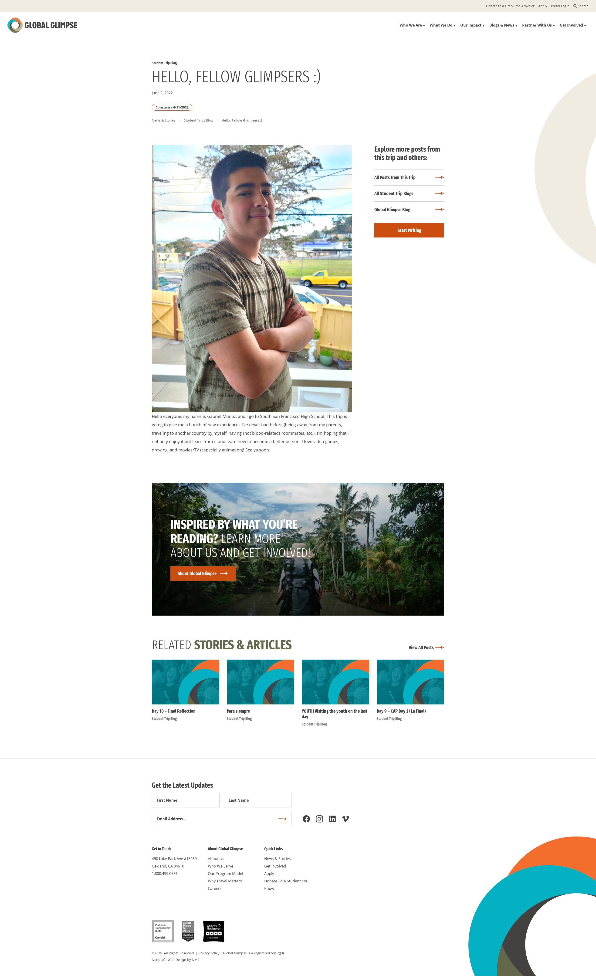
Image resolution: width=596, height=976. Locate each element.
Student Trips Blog (198, 120)
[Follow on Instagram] (319, 819)
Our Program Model (225, 873)
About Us (216, 858)
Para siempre (238, 711)
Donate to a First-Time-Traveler (510, 6)
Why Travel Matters (225, 881)
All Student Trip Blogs (393, 193)
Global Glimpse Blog (392, 209)
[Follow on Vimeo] (345, 819)
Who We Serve (220, 866)
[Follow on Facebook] (306, 819)
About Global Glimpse (197, 573)
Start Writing (409, 230)
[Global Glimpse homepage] (42, 25)
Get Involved (275, 866)
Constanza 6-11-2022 (172, 107)
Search (583, 6)
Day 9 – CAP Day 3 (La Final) (401, 711)
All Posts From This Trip (395, 177)
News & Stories (163, 120)
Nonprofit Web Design (169, 959)
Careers (215, 888)
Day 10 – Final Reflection (174, 711)
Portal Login (560, 6)
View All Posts (421, 647)
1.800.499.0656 (165, 873)
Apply (542, 6)
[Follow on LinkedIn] (332, 819)
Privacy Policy (209, 953)
